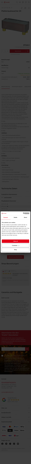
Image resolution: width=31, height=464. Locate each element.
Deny (15, 249)
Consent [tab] (5, 217)
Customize (14, 245)
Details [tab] (15, 217)
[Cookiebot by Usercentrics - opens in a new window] (23, 213)
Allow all (15, 241)
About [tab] (25, 217)
